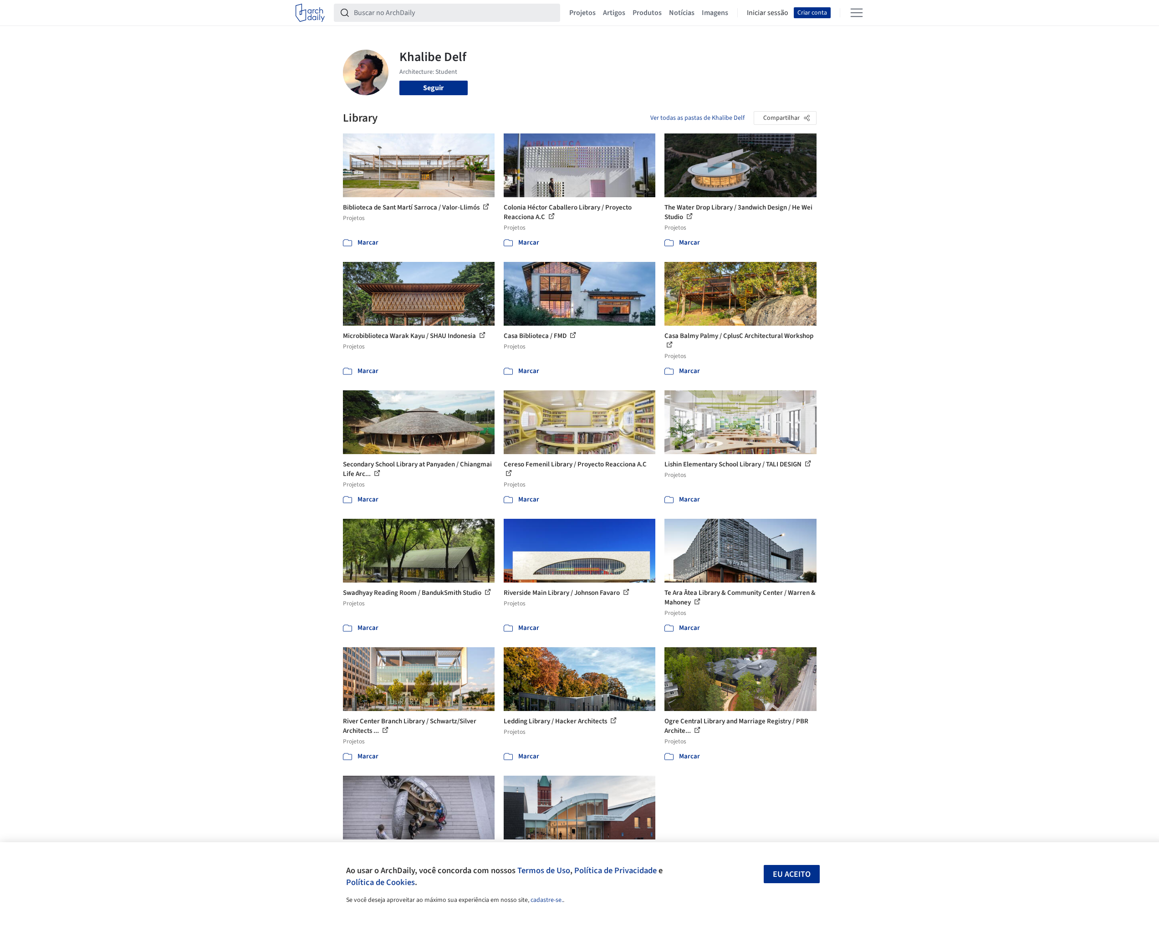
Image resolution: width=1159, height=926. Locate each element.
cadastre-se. (547, 900)
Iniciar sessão (767, 13)
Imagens (715, 13)
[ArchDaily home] (310, 13)
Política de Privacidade (615, 870)
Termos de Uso (543, 870)
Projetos (582, 13)
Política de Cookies (380, 882)
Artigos (614, 13)
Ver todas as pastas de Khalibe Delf (697, 118)
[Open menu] (856, 12)
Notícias (681, 13)
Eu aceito (792, 874)
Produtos (647, 13)
